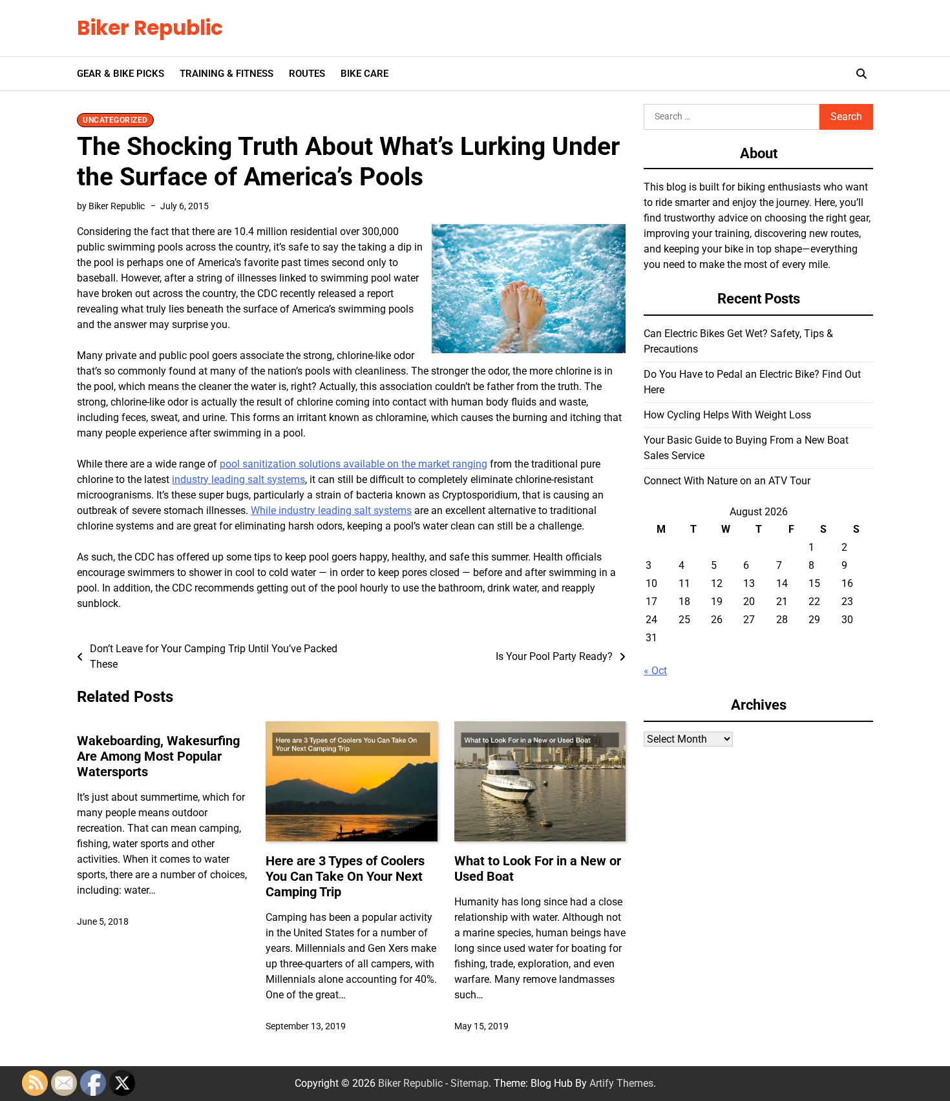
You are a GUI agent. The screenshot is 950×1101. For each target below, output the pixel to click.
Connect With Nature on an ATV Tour (727, 480)
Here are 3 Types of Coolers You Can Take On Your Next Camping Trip (345, 876)
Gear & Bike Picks (120, 73)
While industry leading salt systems (331, 510)
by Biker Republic (111, 206)
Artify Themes (621, 1083)
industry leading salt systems (238, 479)
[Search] (861, 73)
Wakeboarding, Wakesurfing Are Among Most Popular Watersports (158, 756)
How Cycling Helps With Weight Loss (727, 414)
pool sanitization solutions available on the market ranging (353, 464)
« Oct (655, 670)
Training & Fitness (226, 73)
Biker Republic (150, 28)
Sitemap (469, 1083)
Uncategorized (115, 120)
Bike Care (364, 73)
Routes (307, 73)
